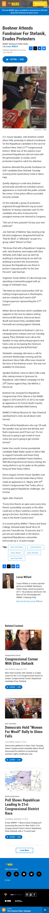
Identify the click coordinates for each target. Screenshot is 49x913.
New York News (17, 547)
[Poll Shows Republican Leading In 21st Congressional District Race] (23, 781)
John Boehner (35, 547)
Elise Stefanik (32, 553)
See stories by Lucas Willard (29, 601)
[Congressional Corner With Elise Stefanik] (23, 640)
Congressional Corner (13, 655)
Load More (24, 850)
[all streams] (45, 910)
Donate (40, 4)
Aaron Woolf (16, 553)
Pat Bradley (9, 819)
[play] (3, 910)
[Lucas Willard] (8, 580)
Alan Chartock (10, 669)
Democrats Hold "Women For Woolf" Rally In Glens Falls (24, 731)
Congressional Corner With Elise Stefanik (21, 661)
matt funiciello (16, 558)
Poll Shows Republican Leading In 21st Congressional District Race (22, 806)
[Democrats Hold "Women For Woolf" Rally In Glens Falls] (23, 708)
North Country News (12, 796)
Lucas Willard (12, 46)
